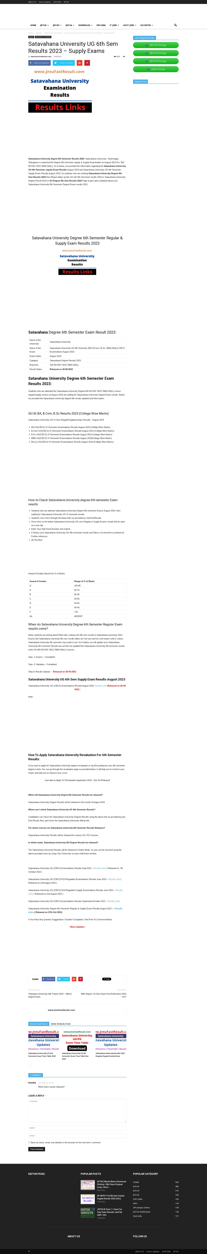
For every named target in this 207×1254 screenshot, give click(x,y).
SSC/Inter (145, 25)
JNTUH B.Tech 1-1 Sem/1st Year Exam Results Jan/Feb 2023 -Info (109, 1212)
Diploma (101, 25)
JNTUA (69, 25)
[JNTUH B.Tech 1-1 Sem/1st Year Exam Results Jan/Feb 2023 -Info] (88, 1213)
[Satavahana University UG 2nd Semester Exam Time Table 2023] (43, 1040)
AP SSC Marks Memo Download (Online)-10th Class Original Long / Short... (111, 1184)
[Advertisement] (77, 136)
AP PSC (66, 2)
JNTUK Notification (141, 1211)
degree (31, 37)
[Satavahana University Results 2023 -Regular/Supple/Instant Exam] (111, 1040)
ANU (135, 1203)
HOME (33, 25)
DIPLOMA (137, 1199)
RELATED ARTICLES (39, 1024)
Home (30, 33)
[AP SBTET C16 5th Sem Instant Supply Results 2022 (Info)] (88, 1199)
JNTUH (56, 25)
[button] (175, 25)
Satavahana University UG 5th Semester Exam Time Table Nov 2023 (75, 1056)
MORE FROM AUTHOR (61, 1024)
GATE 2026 (57, 2)
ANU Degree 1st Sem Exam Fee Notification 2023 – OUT (103, 995)
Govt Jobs (128, 25)
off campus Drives (141, 1207)
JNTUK (43, 25)
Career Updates (45, 2)
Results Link (100, 686)
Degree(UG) (84, 25)
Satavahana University (43, 37)
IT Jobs (113, 25)
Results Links (114, 901)
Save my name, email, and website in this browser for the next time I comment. (66, 1142)
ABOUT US (32, 2)
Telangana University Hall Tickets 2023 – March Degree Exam (50, 995)
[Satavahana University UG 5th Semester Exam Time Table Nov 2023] (77, 1040)
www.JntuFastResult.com (41, 56)
